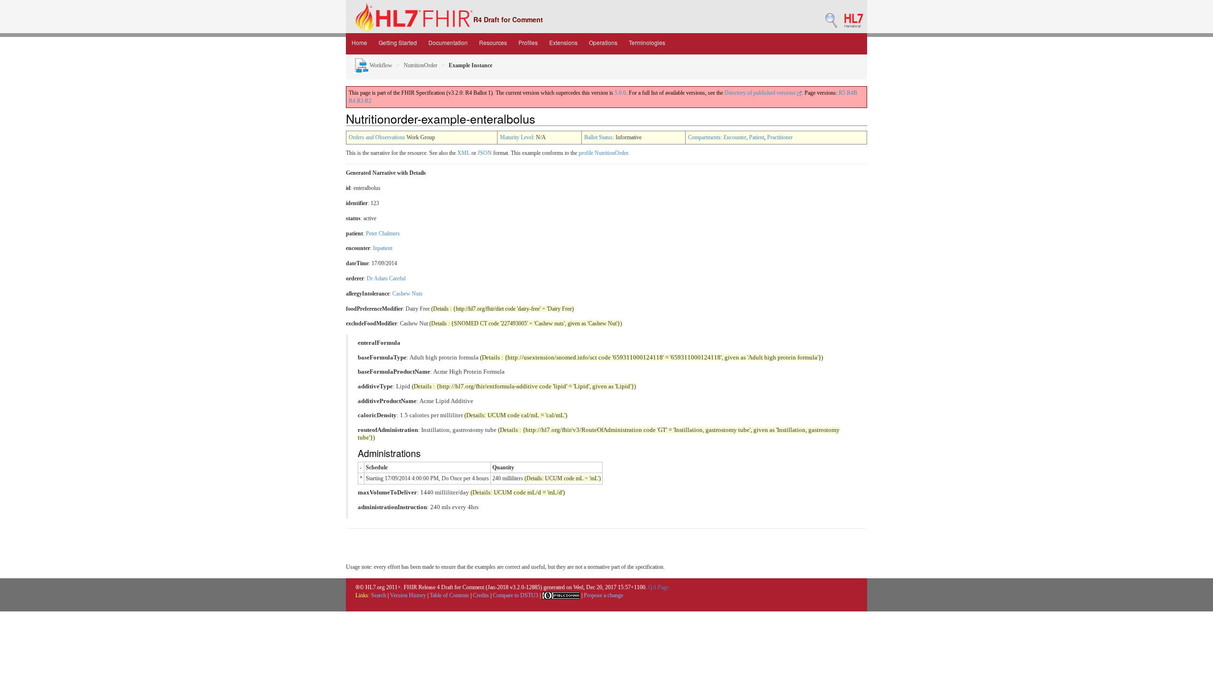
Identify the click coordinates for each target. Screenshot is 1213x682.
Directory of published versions (760, 93)
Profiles (528, 42)
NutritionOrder (420, 65)
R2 (368, 101)
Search (378, 595)
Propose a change (603, 595)
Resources (493, 42)
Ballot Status (598, 137)
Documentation (448, 42)
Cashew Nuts (407, 293)
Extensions (563, 42)
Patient (756, 137)
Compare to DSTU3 (515, 595)
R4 (352, 101)
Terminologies (647, 42)
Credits (481, 595)
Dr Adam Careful (386, 278)
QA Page (658, 587)
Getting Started (398, 42)
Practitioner (780, 137)
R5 (842, 93)
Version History (408, 595)
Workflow (380, 65)
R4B (852, 93)
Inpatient (382, 248)
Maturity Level (516, 137)
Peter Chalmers (383, 233)
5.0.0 (620, 93)
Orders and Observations (377, 137)
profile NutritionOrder (603, 153)
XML (463, 153)
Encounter (735, 137)
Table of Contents (449, 595)
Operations (603, 42)
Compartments (704, 137)
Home (359, 42)
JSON (485, 153)
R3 (360, 101)
